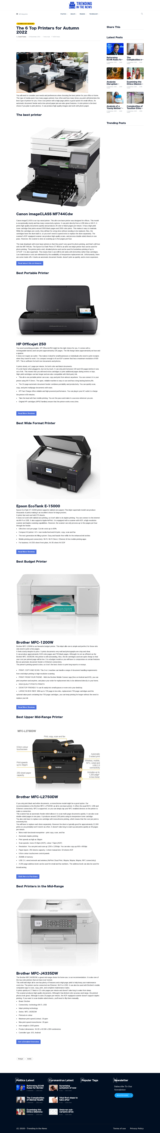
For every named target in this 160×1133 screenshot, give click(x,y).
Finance (82, 14)
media (29, 1059)
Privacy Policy (137, 1128)
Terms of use (119, 1128)
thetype (20, 1059)
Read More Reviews (26, 413)
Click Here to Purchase (28, 876)
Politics (63, 14)
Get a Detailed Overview (28, 1042)
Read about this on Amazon (29, 263)
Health (73, 14)
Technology (93, 14)
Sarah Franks (22, 37)
